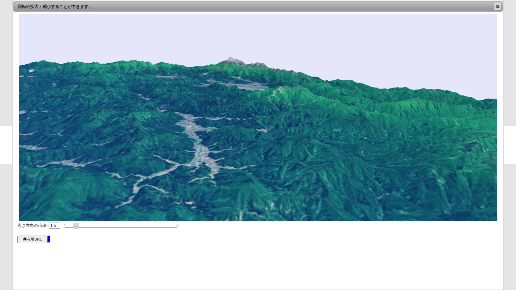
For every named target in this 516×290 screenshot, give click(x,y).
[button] (497, 6)
